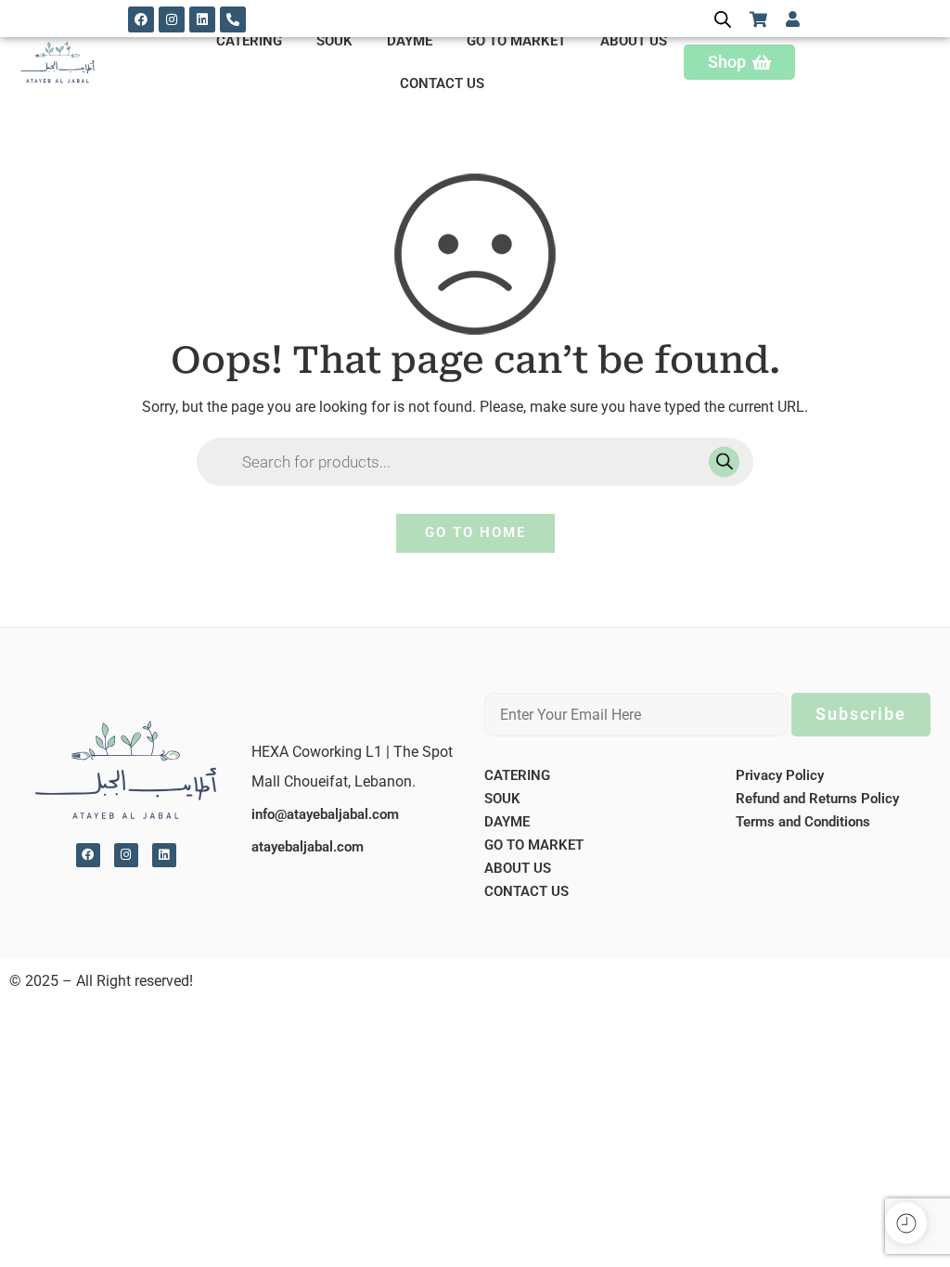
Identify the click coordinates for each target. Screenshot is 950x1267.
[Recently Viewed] (906, 1223)
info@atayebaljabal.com (325, 814)
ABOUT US (633, 40)
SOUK (334, 40)
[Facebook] (141, 19)
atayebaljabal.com (307, 846)
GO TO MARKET (516, 40)
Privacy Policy (780, 775)
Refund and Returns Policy (817, 798)
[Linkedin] (202, 19)
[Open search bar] (722, 19)
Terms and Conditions (803, 821)
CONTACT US (442, 83)
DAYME (409, 40)
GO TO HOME (475, 532)
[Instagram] (172, 19)
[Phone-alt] (233, 19)
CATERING (249, 40)
